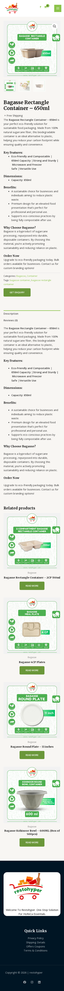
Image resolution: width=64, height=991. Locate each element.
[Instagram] (32, 982)
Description (11, 313)
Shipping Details (35, 942)
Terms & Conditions (35, 950)
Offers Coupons (35, 946)
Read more (32, 585)
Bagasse (21, 275)
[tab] (32, 313)
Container (32, 275)
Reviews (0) (11, 320)
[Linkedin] (39, 982)
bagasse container (20, 280)
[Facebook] (24, 982)
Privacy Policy (36, 938)
